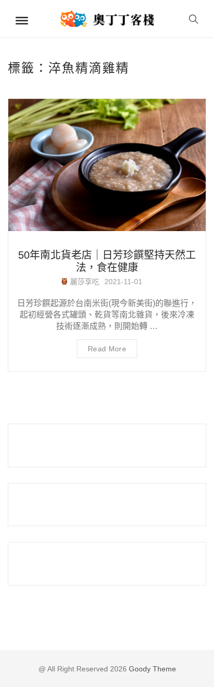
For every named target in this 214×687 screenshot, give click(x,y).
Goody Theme (151, 669)
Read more (107, 349)
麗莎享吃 (83, 281)
